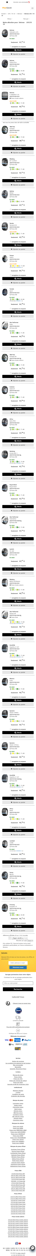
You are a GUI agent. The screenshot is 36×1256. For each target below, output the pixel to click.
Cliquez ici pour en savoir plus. (22, 1003)
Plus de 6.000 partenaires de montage (18, 1027)
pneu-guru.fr (21, 1253)
